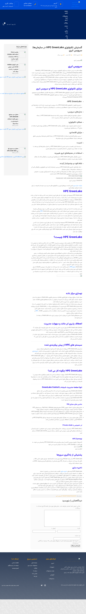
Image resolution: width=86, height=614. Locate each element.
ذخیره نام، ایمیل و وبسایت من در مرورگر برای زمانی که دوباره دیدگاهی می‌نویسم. (58, 542)
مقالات (66, 23)
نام (78, 528)
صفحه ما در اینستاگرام (13, 565)
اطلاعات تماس (15, 563)
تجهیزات (52, 567)
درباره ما (66, 27)
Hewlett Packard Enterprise (69, 496)
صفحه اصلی (66, 12)
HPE (41, 211)
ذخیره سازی (64, 471)
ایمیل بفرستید (15, 568)
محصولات (51, 579)
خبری (52, 563)
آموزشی (52, 575)
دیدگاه (77, 508)
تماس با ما (66, 32)
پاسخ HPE (72, 267)
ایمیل (53, 528)
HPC (37, 311)
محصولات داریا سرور (65, 18)
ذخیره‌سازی (35, 351)
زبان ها (67, 37)
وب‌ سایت (77, 536)
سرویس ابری (58, 496)
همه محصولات (50, 571)
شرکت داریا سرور (77, 186)
